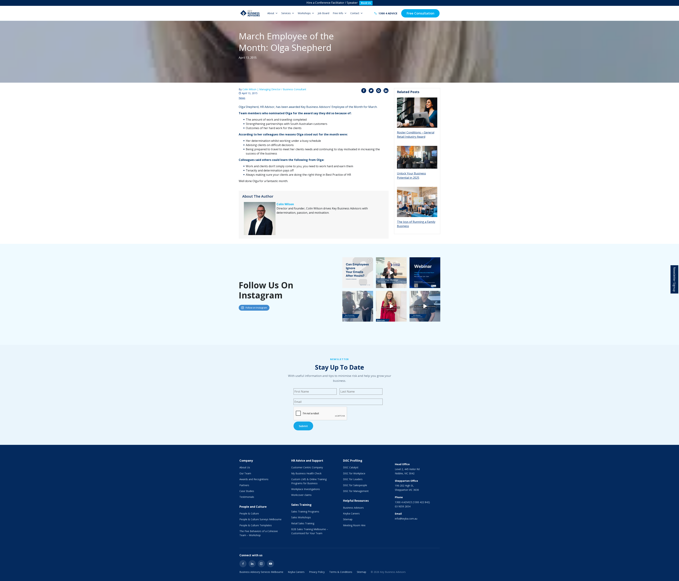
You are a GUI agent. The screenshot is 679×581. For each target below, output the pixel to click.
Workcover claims (301, 495)
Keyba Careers (351, 513)
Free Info (338, 13)
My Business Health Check (306, 473)
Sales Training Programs (305, 511)
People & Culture (249, 513)
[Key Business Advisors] (250, 13)
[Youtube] (270, 563)
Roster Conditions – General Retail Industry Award (415, 135)
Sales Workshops (301, 517)
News (242, 98)
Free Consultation (420, 13)
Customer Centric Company (307, 467)
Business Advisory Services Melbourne (261, 572)
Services (286, 13)
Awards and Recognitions (253, 479)
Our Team (245, 473)
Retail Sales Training (302, 523)
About (270, 13)
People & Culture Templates (255, 525)
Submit (303, 426)
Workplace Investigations (305, 489)
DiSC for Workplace (354, 473)
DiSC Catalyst (350, 467)
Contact (354, 13)
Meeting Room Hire (354, 525)
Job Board (323, 13)
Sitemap (347, 519)
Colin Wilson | (274, 89)
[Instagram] (261, 563)
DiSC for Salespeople (355, 485)
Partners (244, 485)
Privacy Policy (317, 572)
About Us (244, 467)
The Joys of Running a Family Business (416, 224)
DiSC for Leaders (352, 479)
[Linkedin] (252, 563)
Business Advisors (353, 507)
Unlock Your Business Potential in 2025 (411, 175)
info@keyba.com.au (406, 518)
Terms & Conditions (340, 572)
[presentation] (320, 413)
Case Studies (246, 491)
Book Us (366, 2)
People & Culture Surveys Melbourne (260, 519)
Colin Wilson (285, 204)
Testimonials (246, 497)
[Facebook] (242, 563)
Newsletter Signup (674, 279)
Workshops (304, 13)
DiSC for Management (356, 491)
